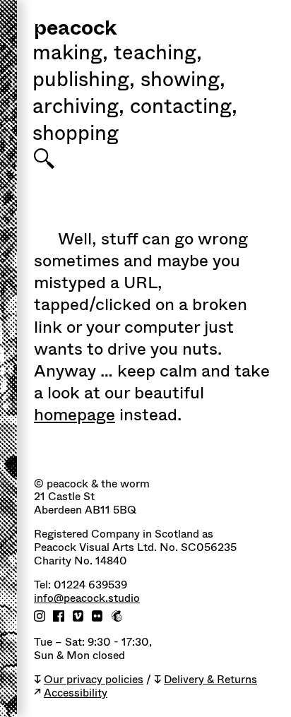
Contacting (183, 108)
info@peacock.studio (87, 598)
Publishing (83, 81)
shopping (75, 135)
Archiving (78, 108)
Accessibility (75, 693)
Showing (183, 81)
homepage (74, 415)
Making (70, 54)
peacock (75, 29)
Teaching (158, 54)
